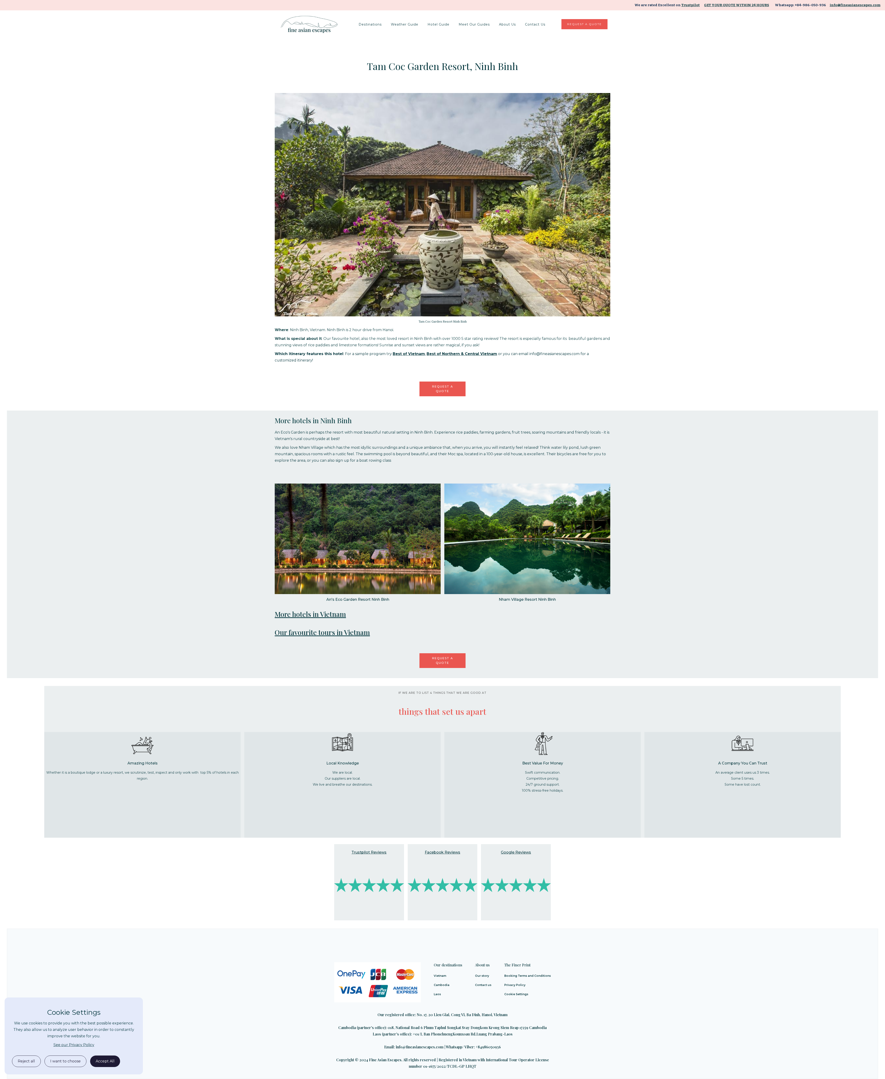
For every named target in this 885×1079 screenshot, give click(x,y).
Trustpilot (690, 5)
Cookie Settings (516, 994)
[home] (310, 24)
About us (507, 24)
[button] (370, 24)
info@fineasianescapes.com (855, 5)
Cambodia (441, 985)
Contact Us (535, 24)
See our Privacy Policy (73, 1045)
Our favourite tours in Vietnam (322, 632)
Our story (482, 975)
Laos (437, 994)
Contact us (483, 985)
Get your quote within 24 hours (736, 5)
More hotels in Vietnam (310, 614)
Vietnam (440, 975)
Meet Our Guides (474, 24)
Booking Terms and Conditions (527, 975)
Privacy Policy (514, 985)
